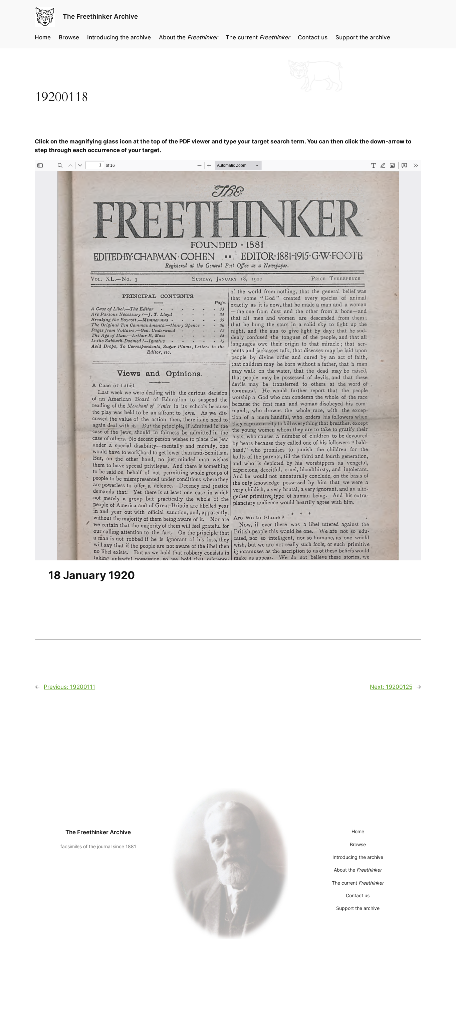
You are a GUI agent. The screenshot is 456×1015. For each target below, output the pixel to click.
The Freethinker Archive (100, 16)
